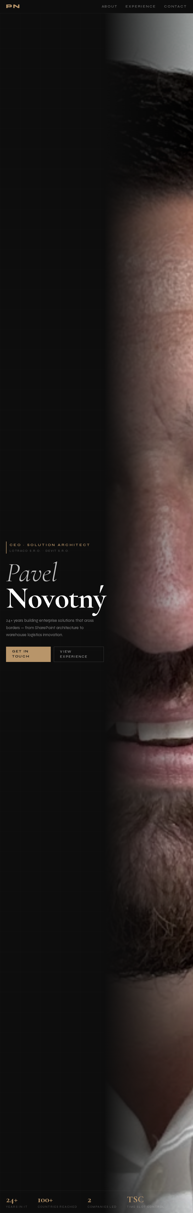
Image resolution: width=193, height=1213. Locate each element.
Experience (141, 6)
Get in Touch (21, 653)
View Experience (73, 654)
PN (13, 6)
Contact (175, 6)
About (110, 6)
